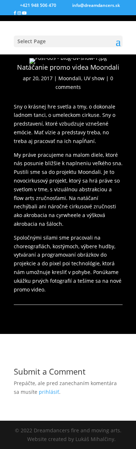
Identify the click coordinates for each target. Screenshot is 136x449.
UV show (94, 78)
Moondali (69, 78)
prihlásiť (49, 391)
